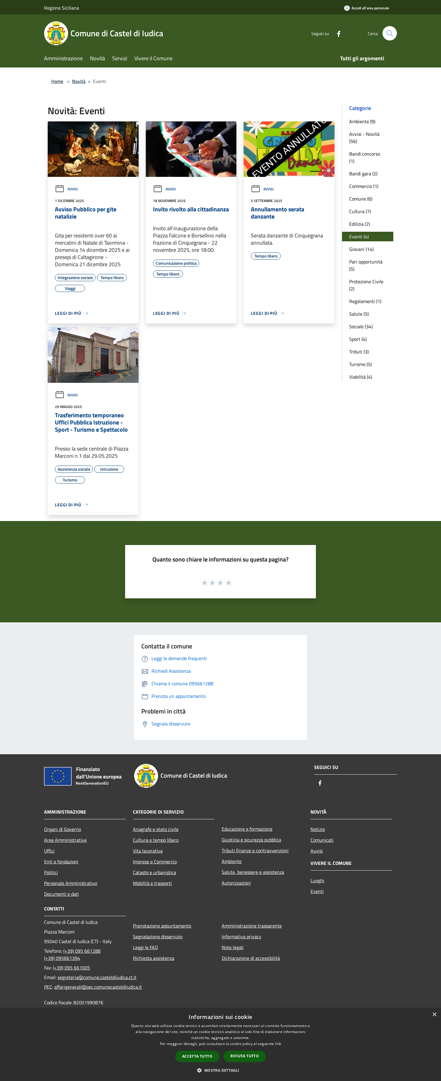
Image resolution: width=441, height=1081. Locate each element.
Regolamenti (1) (365, 301)
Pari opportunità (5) (365, 265)
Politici (51, 872)
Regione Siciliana (61, 7)
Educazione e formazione (247, 828)
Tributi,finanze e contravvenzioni (255, 850)
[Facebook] (336, 33)
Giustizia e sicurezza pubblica (251, 839)
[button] (220, 1070)
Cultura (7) (360, 211)
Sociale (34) (361, 326)
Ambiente (232, 861)
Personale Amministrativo (70, 883)
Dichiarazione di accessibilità (251, 958)
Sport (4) (358, 339)
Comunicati (322, 840)
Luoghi (317, 880)
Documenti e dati (61, 894)
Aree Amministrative (65, 840)
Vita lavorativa (148, 850)
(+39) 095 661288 (81, 950)
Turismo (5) (360, 364)
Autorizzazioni (236, 882)
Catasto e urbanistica (154, 872)
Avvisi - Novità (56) (364, 137)
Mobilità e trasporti (152, 883)
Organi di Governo (62, 829)
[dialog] (220, 1044)
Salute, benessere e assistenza (253, 872)
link (278, 1043)
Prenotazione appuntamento (162, 925)
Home (57, 81)
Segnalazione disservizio (157, 936)
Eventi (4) (359, 236)
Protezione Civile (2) (366, 285)
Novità (79, 81)
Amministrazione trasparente (252, 925)
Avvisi (73, 189)
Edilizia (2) (359, 224)
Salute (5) (359, 313)
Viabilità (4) (360, 376)
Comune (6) (360, 198)
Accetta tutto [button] (197, 1056)
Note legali (233, 947)
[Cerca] (389, 33)
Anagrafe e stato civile (155, 829)
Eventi (317, 891)
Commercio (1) (363, 186)
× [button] (434, 1014)
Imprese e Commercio (155, 861)
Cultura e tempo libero (155, 840)
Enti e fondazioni (61, 861)
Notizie (317, 829)
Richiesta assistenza (153, 958)
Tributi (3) (359, 351)
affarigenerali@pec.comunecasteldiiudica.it (98, 986)
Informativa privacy (241, 936)
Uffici (49, 850)
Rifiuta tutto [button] (244, 1056)
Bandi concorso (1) (364, 157)
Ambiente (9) (362, 121)
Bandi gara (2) (363, 173)
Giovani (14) (361, 249)
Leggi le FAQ (145, 947)
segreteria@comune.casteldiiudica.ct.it (97, 977)
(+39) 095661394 (62, 958)
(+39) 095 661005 (71, 967)
